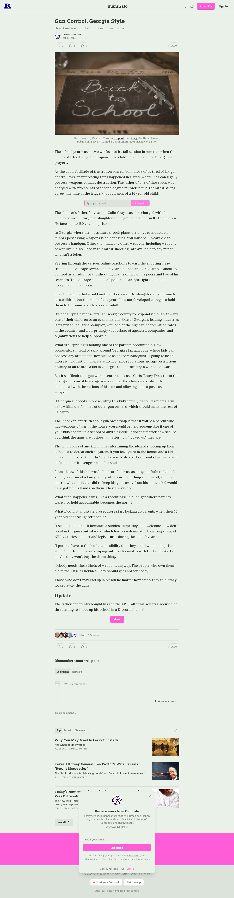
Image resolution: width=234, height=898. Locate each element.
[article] (117, 747)
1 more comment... (65, 713)
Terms (125, 873)
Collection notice (140, 873)
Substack (100, 890)
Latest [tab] (67, 730)
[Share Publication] (191, 6)
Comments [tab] (63, 671)
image (134, 138)
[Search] (184, 6)
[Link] (50, 595)
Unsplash (119, 138)
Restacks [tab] (77, 671)
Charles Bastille (72, 34)
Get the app (134, 882)
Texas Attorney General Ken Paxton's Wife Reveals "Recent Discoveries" (96, 766)
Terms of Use (133, 855)
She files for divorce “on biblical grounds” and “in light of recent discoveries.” (99, 773)
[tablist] (69, 671)
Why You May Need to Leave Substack (86, 740)
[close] (150, 796)
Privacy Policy (143, 858)
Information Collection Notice (116, 858)
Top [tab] (59, 730)
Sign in (223, 6)
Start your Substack (108, 882)
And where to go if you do (70, 744)
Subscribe (205, 6)
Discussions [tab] (81, 730)
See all (61, 822)
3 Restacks (93, 635)
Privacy (116, 873)
